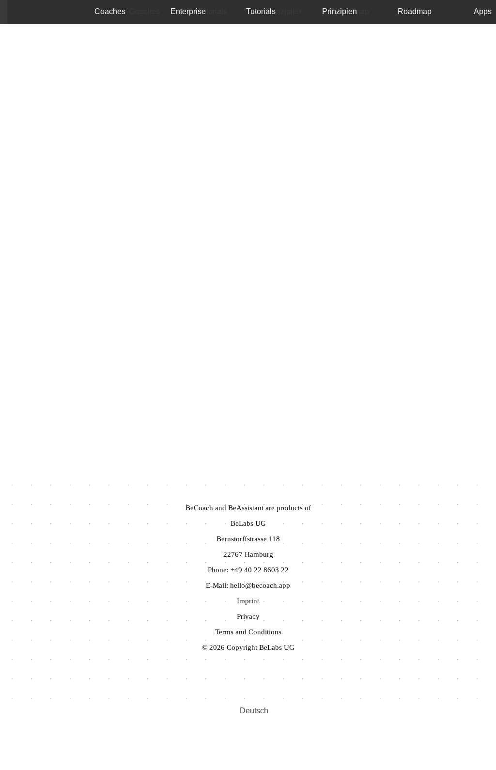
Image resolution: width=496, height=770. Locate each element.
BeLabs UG (248, 523)
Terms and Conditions (248, 632)
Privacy (248, 616)
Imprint (248, 601)
